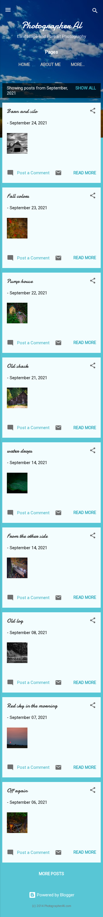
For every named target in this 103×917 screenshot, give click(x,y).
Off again (17, 790)
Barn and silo (22, 111)
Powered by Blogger (55, 895)
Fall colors (18, 196)
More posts (51, 873)
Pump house (20, 281)
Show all (86, 88)
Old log (15, 621)
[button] (92, 111)
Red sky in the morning (32, 705)
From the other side (27, 536)
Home (24, 64)
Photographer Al (51, 25)
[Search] (95, 11)
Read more (85, 172)
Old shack (17, 366)
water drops (19, 451)
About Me (50, 64)
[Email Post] (58, 174)
